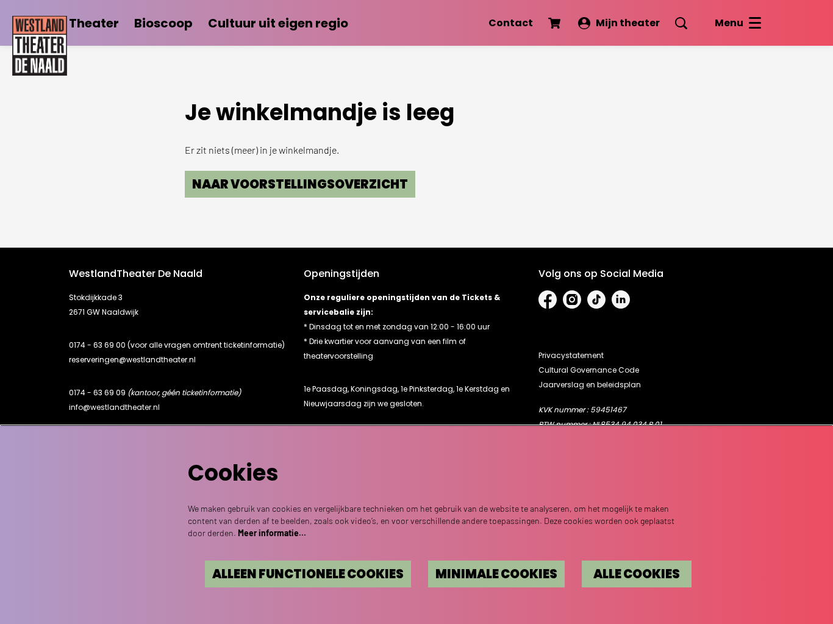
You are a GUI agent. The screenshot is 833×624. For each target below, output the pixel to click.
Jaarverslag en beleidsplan (589, 384)
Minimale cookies (496, 574)
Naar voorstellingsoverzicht (300, 184)
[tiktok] (596, 299)
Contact (510, 23)
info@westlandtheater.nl (114, 407)
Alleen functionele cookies (308, 574)
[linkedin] (621, 299)
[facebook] (547, 299)
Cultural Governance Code (588, 370)
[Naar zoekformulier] (681, 23)
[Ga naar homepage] (39, 42)
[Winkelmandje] (555, 23)
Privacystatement (571, 355)
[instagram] (572, 299)
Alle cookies (636, 574)
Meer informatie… (272, 533)
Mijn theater (628, 23)
